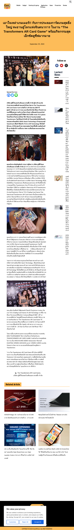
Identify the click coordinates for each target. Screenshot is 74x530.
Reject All (25, 522)
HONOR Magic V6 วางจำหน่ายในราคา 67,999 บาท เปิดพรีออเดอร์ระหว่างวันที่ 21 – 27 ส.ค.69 (68, 92)
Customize (12, 522)
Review (65, 5)
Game (51, 5)
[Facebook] (8, 95)
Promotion (58, 5)
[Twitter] (12, 95)
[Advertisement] (37, 482)
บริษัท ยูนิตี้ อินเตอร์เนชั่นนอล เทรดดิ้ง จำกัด (27, 375)
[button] (70, 1)
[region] (25, 516)
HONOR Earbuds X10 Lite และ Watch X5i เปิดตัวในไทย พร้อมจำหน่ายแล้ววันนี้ (68, 244)
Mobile (18, 5)
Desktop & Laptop (34, 5)
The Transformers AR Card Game (29, 373)
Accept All (37, 522)
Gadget (25, 5)
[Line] (16, 95)
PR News (42, 7)
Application (44, 5)
